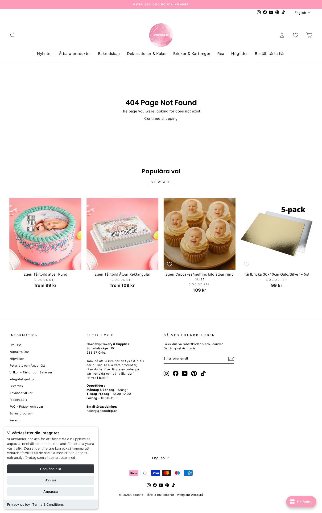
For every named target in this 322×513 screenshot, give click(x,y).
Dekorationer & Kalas (146, 53)
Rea (220, 53)
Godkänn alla (50, 469)
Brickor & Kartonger (191, 53)
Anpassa (50, 491)
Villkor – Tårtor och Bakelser (30, 372)
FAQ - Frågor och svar (26, 406)
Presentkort (18, 399)
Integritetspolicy (21, 379)
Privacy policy (18, 504)
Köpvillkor (16, 358)
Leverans (16, 386)
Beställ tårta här (270, 53)
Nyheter (44, 53)
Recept (14, 420)
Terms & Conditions (48, 504)
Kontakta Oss (19, 352)
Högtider (239, 53)
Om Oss (15, 345)
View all (161, 182)
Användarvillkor (21, 393)
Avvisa (50, 480)
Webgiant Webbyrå (190, 494)
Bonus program (21, 413)
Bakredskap (109, 53)
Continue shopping (161, 118)
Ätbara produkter (75, 53)
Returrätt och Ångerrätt (27, 365)
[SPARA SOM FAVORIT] (15, 264)
